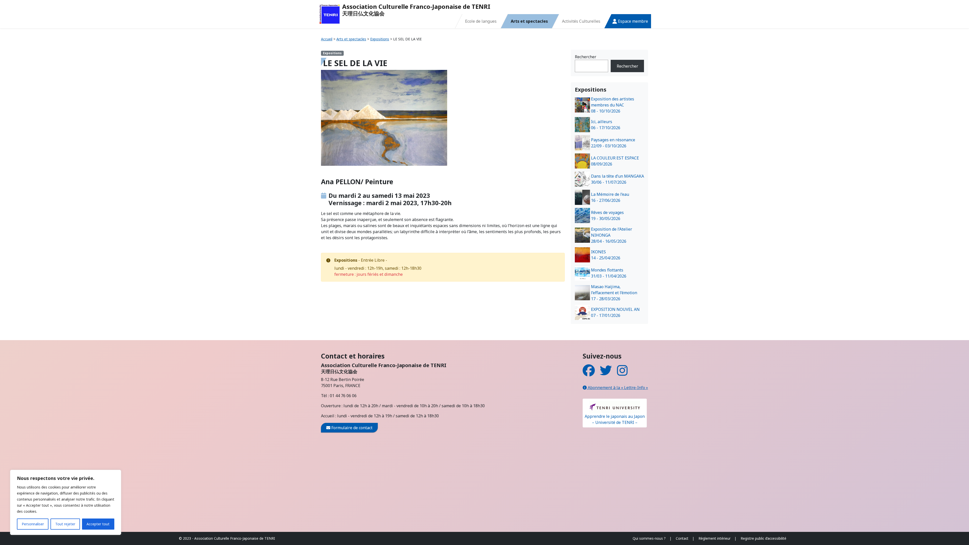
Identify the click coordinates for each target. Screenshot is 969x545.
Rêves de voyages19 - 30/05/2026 (607, 215)
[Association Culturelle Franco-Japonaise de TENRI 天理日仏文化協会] (329, 14)
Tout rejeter (65, 524)
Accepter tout (98, 524)
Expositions (379, 39)
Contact (682, 538)
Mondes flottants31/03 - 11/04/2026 (608, 273)
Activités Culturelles (581, 21)
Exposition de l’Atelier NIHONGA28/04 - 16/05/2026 (611, 235)
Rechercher (585, 57)
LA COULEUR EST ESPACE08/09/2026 (615, 161)
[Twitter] (606, 373)
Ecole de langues (481, 21)
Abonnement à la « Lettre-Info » (617, 387)
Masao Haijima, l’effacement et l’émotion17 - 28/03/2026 (614, 293)
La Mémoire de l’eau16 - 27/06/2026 (610, 197)
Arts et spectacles (529, 21)
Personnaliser (33, 524)
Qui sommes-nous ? (649, 538)
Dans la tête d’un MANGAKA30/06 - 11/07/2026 (617, 179)
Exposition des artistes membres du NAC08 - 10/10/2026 (612, 105)
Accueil (326, 39)
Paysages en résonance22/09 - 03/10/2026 (613, 143)
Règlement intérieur (714, 538)
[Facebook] (589, 373)
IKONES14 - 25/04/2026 (605, 255)
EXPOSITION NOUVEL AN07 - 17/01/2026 (615, 312)
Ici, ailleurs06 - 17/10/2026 (605, 124)
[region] (65, 502)
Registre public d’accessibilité (763, 538)
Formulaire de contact (351, 427)
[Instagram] (622, 373)
